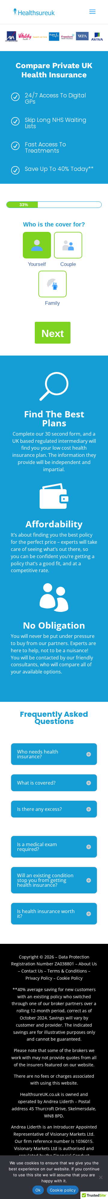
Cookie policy (63, 1190)
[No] (101, 1177)
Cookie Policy (69, 978)
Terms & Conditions (67, 971)
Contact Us (32, 971)
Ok (38, 1190)
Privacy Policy (39, 978)
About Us (88, 964)
